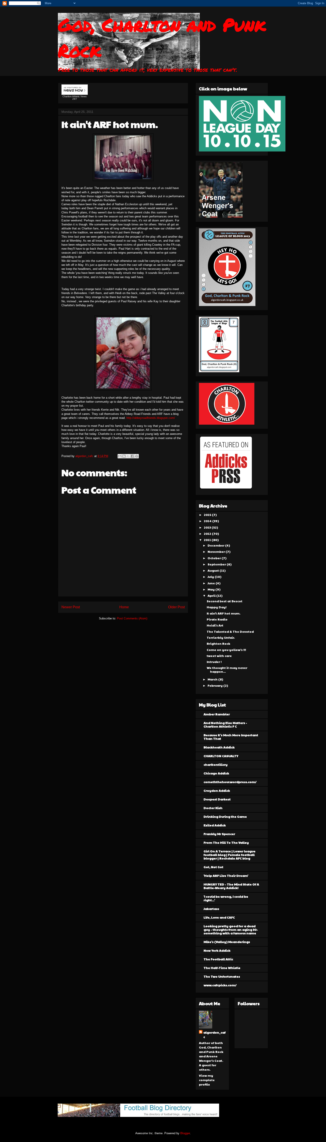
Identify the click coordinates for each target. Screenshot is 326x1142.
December (216, 545)
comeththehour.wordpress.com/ (230, 782)
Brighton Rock (218, 643)
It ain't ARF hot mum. (223, 613)
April (212, 595)
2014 (208, 521)
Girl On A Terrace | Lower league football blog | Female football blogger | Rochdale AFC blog (229, 854)
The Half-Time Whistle (222, 967)
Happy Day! (216, 607)
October (215, 558)
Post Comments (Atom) (132, 618)
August (214, 570)
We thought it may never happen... (227, 669)
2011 (208, 539)
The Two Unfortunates (222, 976)
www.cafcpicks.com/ (220, 985)
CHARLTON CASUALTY (221, 756)
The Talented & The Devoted (230, 631)
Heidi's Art (215, 625)
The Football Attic (218, 959)
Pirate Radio (217, 619)
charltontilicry (216, 764)
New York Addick (217, 950)
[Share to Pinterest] (136, 456)
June (212, 583)
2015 (208, 514)
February (215, 685)
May (211, 589)
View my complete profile (207, 1079)
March (213, 679)
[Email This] (120, 456)
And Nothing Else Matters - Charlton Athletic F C (225, 724)
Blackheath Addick (219, 747)
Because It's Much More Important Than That (231, 737)
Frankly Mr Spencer (219, 834)
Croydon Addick (217, 790)
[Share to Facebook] (132, 456)
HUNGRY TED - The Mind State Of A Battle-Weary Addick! (231, 886)
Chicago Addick (216, 773)
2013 (208, 527)
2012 (208, 533)
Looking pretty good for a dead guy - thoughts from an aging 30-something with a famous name (231, 929)
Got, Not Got (213, 867)
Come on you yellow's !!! (226, 649)
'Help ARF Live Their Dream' (226, 875)
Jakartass (211, 908)
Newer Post (70, 607)
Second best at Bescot (224, 601)
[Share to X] (128, 456)
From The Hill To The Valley (226, 842)
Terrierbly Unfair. (221, 637)
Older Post (176, 607)
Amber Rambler (217, 714)
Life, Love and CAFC (219, 917)
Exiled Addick (215, 825)
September (217, 564)
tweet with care (219, 655)
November (217, 551)
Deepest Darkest (217, 799)
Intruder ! (214, 661)
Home (124, 607)
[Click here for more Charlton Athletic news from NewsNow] (74, 89)
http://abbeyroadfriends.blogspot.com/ (150, 418)
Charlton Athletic (71, 96)
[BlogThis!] (124, 456)
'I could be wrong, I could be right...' (226, 898)
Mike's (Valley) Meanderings (227, 941)
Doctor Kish (213, 808)
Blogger (185, 1133)
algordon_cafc (84, 456)
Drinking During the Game (225, 816)
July (211, 576)
